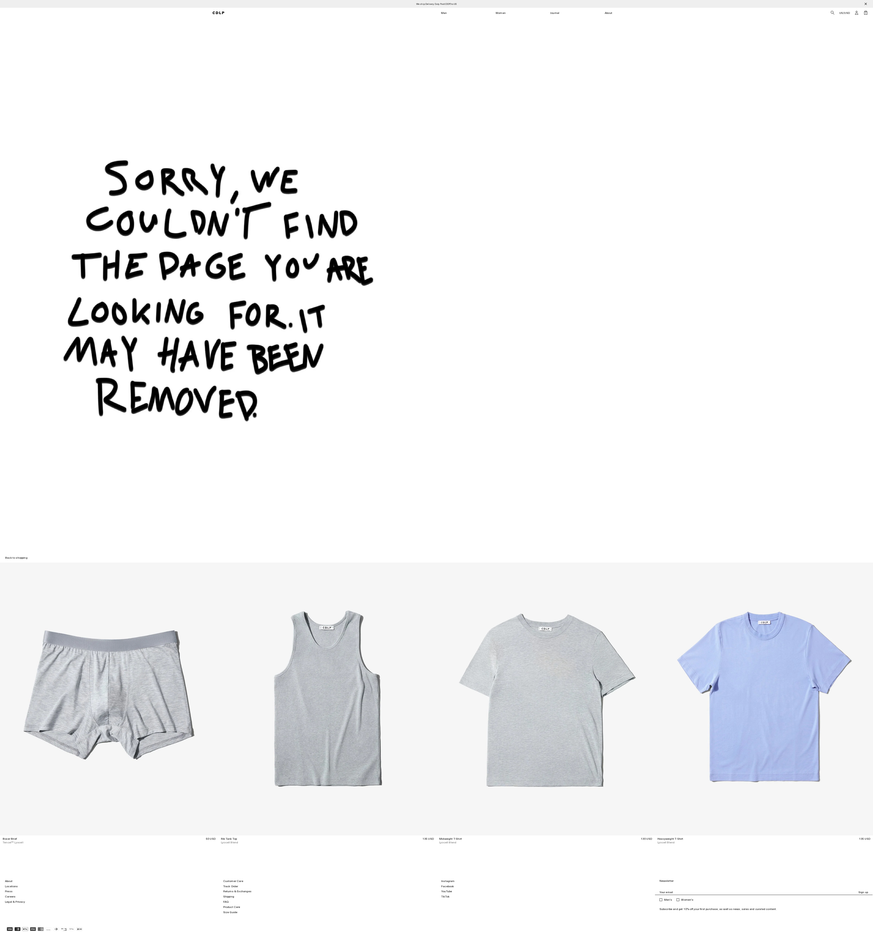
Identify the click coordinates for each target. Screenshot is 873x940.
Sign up (863, 892)
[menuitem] (444, 13)
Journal (554, 13)
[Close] (866, 4)
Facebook (447, 886)
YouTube (446, 891)
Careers (10, 896)
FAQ (226, 902)
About (608, 13)
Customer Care (233, 881)
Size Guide (230, 912)
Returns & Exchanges (237, 891)
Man (444, 13)
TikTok (445, 896)
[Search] (832, 12)
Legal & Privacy (15, 902)
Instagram (448, 881)
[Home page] (218, 12)
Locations (11, 886)
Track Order (230, 886)
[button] (856, 12)
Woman (501, 13)
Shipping (228, 896)
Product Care (231, 907)
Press (9, 891)
